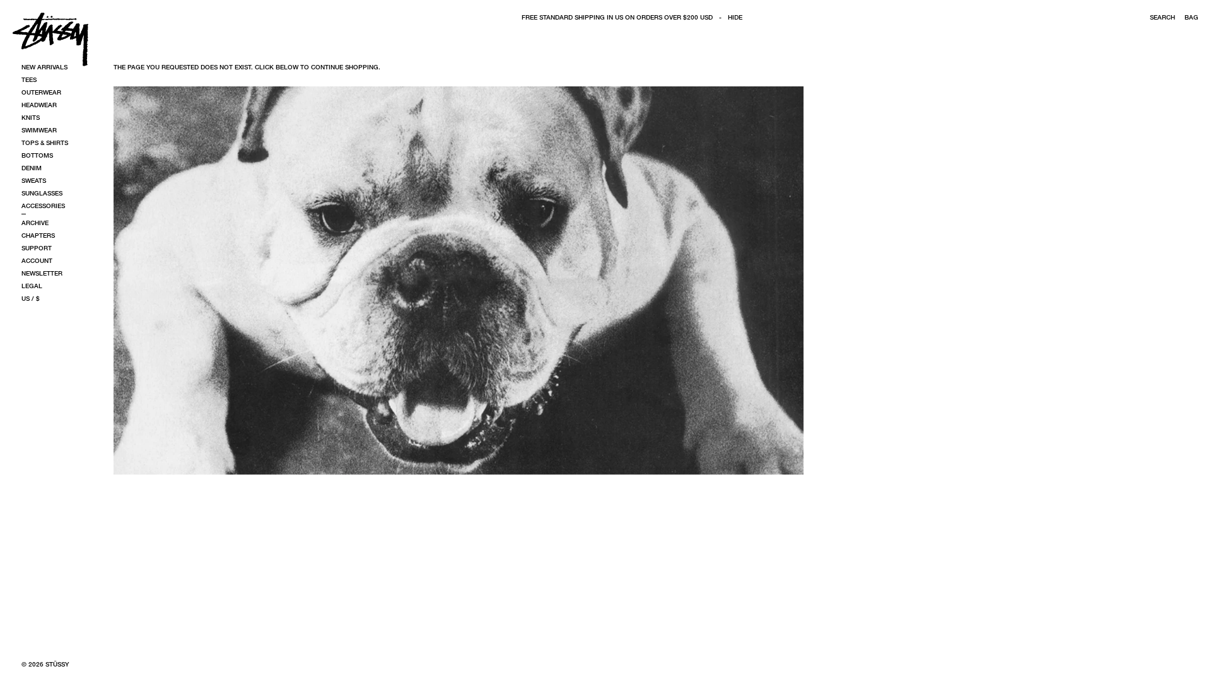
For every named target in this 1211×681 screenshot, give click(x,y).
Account (36, 260)
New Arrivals (44, 67)
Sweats (33, 180)
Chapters (38, 235)
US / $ (30, 298)
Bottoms (37, 155)
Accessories (43, 205)
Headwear (39, 104)
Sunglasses (41, 193)
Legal (31, 285)
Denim (31, 168)
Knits (30, 117)
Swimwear (39, 130)
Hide (735, 17)
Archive (35, 222)
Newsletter (41, 273)
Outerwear (41, 92)
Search (1162, 17)
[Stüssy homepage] (50, 39)
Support (36, 248)
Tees (29, 79)
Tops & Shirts (44, 142)
